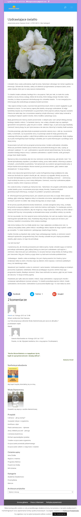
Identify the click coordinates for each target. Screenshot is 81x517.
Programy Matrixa (14, 462)
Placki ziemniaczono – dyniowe (18, 427)
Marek (10, 315)
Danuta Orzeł (24, 23)
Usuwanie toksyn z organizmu (18, 421)
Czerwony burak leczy (15, 434)
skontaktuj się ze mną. (28, 384)
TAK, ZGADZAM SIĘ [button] (60, 514)
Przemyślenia (12, 480)
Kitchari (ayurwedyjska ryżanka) (18, 437)
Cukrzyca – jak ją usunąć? (16, 418)
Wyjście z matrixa (14, 459)
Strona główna (22, 502)
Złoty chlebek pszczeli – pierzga (19, 431)
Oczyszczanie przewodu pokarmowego (21, 443)
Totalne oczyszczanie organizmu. (19, 440)
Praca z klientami (37, 502)
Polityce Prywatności (71, 511)
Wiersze (10, 483)
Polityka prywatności (54, 502)
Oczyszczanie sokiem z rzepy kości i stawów (23, 447)
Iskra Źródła (12, 455)
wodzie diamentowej (30, 409)
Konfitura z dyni (13, 424)
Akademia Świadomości (16, 477)
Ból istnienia (12, 468)
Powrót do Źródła (14, 465)
